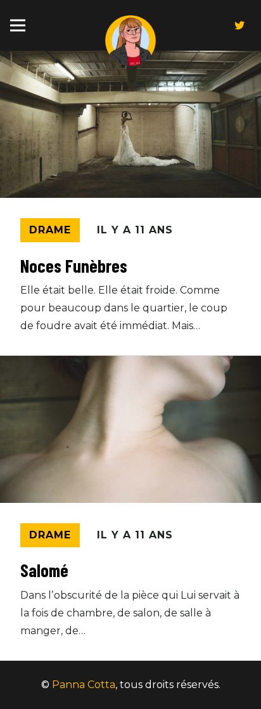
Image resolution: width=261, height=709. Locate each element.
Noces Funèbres (73, 265)
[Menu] (18, 25)
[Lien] (130, 40)
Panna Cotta (83, 685)
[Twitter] (239, 25)
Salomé (44, 570)
